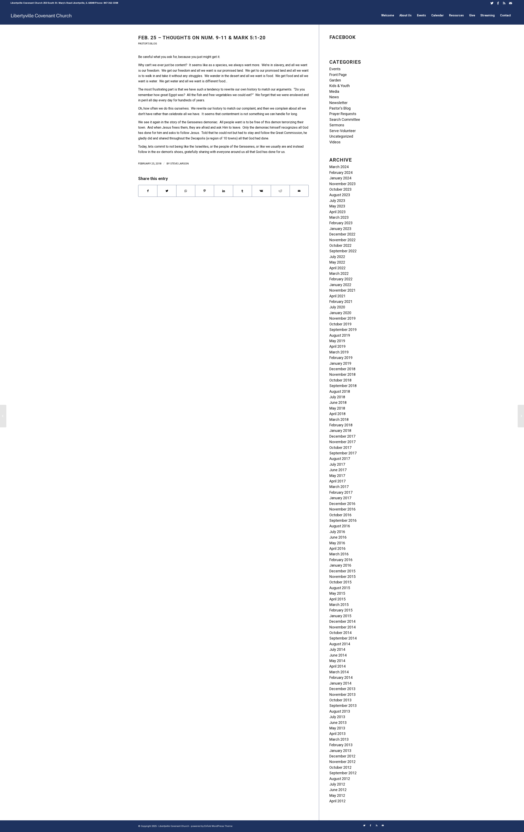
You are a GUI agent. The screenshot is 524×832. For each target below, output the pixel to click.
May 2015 (337, 593)
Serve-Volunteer (342, 131)
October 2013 (340, 700)
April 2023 (337, 212)
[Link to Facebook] (498, 3)
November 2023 (342, 184)
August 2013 (339, 711)
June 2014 (338, 655)
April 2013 (337, 733)
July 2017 (337, 464)
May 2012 (337, 795)
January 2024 (340, 178)
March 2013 (339, 739)
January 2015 (340, 616)
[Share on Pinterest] (204, 191)
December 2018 (342, 369)
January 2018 (340, 430)
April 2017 (337, 481)
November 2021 (342, 290)
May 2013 (337, 728)
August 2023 (339, 195)
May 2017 (337, 475)
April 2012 (337, 801)
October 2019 (340, 324)
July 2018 (337, 397)
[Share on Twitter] (166, 191)
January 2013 (340, 750)
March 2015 (339, 604)
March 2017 (339, 486)
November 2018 (342, 374)
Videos (335, 142)
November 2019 (342, 318)
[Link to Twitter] (492, 3)
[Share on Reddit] (280, 191)
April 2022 (337, 268)
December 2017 (342, 436)
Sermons (336, 125)
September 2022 (343, 251)
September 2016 (343, 520)
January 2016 (340, 565)
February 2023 (340, 223)
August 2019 (339, 335)
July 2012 (337, 784)
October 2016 (340, 515)
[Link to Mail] (510, 3)
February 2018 (340, 425)
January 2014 (340, 683)
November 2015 (342, 576)
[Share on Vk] (261, 191)
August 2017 (339, 458)
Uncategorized (341, 136)
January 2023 (340, 228)
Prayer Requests (342, 114)
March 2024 (339, 167)
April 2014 (337, 666)
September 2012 (343, 773)
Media (334, 91)
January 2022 (340, 285)
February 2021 (340, 301)
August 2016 (339, 526)
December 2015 (342, 571)
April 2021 (337, 296)
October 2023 (340, 189)
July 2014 (337, 649)
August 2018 (339, 391)
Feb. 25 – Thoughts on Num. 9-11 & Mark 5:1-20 (202, 38)
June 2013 (338, 722)
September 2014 (343, 638)
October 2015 (340, 582)
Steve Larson (179, 163)
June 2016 (338, 537)
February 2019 (340, 357)
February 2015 (340, 610)
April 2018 (337, 414)
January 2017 (340, 498)
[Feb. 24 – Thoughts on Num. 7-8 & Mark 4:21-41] (3, 416)
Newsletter (338, 103)
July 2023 (337, 200)
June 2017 (338, 470)
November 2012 (342, 762)
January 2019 (340, 363)
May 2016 (337, 543)
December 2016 (342, 503)
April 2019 (337, 346)
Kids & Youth (339, 86)
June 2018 (338, 402)
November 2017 (342, 442)
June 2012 (338, 790)
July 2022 (337, 257)
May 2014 (337, 661)
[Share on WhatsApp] (185, 191)
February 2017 (340, 492)
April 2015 (337, 599)
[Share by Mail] (299, 191)
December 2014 (342, 621)
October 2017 (340, 447)
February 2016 (340, 560)
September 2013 (343, 705)
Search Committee (344, 119)
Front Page (338, 74)
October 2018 (340, 380)
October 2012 (340, 767)
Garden (335, 80)
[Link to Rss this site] (504, 3)
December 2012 (342, 756)
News (334, 97)
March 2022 (339, 273)
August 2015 (339, 588)
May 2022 (337, 262)
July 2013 (337, 717)
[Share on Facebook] (147, 191)
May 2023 (337, 206)
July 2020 (337, 307)
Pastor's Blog (147, 43)
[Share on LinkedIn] (223, 191)
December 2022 (342, 234)
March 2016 (339, 554)
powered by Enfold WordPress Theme (212, 826)
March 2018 (339, 419)
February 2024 (340, 172)
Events (335, 69)
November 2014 (342, 627)
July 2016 (337, 532)
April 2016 (337, 548)
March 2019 (339, 352)
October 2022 (340, 245)
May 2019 (337, 341)
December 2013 (342, 689)
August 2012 (339, 779)
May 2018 (337, 408)
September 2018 (343, 386)
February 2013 (340, 745)
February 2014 (340, 677)
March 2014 (339, 672)
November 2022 (342, 240)
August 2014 (339, 644)
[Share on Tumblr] (242, 191)
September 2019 (343, 329)
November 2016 (342, 509)
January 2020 (340, 313)
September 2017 (343, 453)
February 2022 (340, 279)
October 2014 (340, 633)
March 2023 (339, 217)
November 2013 (342, 694)
